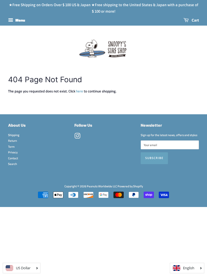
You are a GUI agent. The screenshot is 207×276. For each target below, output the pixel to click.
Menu (20, 20)
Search (12, 163)
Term (11, 146)
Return (12, 140)
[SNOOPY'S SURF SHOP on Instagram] (77, 137)
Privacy (13, 152)
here (79, 91)
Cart (195, 20)
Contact (13, 158)
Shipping (13, 135)
